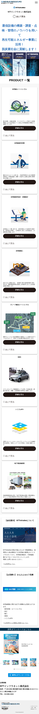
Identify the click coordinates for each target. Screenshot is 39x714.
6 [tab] (21, 669)
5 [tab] (20, 669)
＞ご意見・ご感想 (33, 707)
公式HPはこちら (9, 564)
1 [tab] (14, 669)
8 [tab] (24, 669)
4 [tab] (18, 669)
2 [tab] (15, 669)
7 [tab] (23, 669)
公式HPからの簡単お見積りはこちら (16, 623)
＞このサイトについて (33, 706)
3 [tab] (17, 669)
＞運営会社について (33, 709)
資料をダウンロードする (21, 675)
